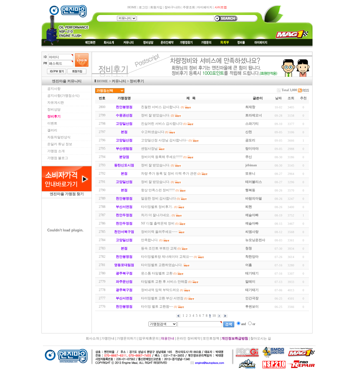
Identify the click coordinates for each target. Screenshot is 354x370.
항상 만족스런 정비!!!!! (158, 190)
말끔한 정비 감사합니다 (158, 198)
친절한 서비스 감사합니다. (160, 107)
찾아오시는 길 (260, 338)
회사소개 (92, 338)
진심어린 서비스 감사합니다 (162, 124)
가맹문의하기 (127, 338)
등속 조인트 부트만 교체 (159, 248)
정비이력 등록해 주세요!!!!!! (162, 157)
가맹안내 (107, 338)
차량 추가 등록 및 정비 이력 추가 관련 (169, 173)
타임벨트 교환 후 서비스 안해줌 (164, 282)
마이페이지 (204, 7)
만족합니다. (149, 240)
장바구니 (173, 7)
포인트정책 (211, 338)
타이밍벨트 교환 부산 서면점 (162, 298)
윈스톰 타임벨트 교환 (157, 273)
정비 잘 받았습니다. (155, 115)
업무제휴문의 (149, 338)
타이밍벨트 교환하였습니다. (162, 265)
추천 (303, 98)
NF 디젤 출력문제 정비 (158, 223)
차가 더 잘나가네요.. (156, 215)
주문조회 (189, 7)
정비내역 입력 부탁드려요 (160, 290)
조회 (291, 98)
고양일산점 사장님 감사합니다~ (164, 140)
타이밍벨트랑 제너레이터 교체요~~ (167, 257)
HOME (132, 7)
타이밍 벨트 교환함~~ (157, 306)
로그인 (143, 7)
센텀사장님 (149, 148)
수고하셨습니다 (152, 132)
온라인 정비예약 (188, 338)
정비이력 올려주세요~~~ (159, 232)
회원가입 (156, 7)
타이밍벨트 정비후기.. (157, 207)
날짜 (278, 98)
